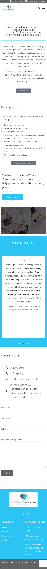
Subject (4, 429)
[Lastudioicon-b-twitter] (23, 514)
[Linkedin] (28, 514)
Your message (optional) (11, 440)
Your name (5, 408)
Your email (5, 418)
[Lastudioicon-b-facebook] (19, 514)
